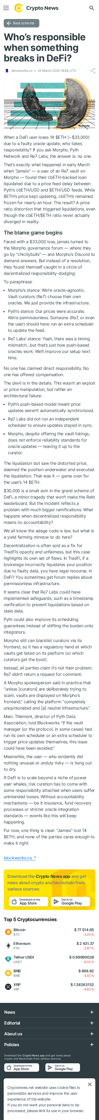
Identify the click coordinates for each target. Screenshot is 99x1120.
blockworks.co (18, 857)
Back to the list (23, 23)
